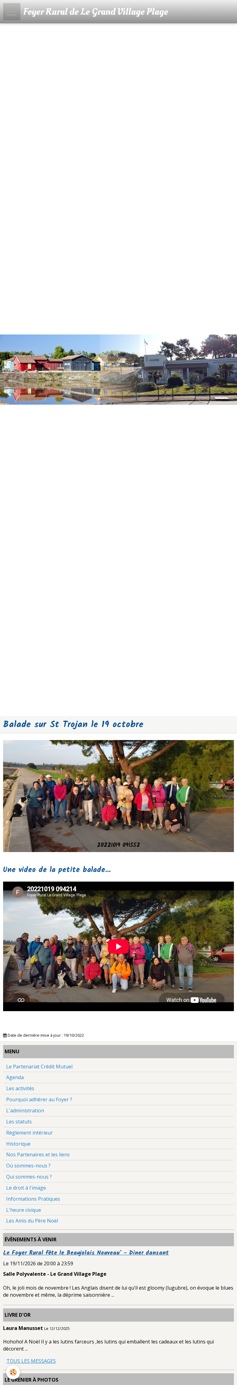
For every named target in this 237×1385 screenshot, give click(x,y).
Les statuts (19, 1121)
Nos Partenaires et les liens (38, 1154)
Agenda (15, 1077)
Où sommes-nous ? (28, 1165)
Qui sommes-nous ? (29, 1176)
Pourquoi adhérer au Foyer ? (39, 1099)
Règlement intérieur (29, 1132)
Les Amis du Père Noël (32, 1220)
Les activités (20, 1088)
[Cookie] (13, 1372)
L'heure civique (23, 1210)
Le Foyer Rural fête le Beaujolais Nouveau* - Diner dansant (86, 1253)
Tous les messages (31, 1361)
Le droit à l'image (26, 1187)
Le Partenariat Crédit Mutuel (39, 1066)
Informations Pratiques (33, 1198)
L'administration (25, 1110)
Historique (18, 1143)
